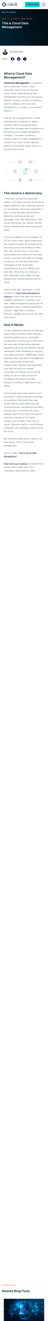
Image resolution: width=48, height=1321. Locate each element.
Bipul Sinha (18, 52)
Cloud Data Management (16, 83)
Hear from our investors (16, 463)
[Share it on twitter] (25, 59)
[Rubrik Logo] (9, 4)
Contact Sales (32, 4)
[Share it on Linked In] (19, 59)
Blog (3, 12)
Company (12, 12)
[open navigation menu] (43, 4)
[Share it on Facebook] (12, 59)
